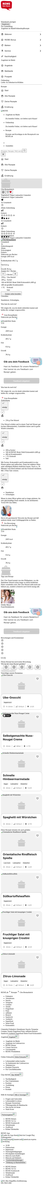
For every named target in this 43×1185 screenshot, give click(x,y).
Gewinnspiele (10, 1049)
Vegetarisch (5, 195)
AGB (8, 1145)
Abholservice (10, 1065)
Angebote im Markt (13, 1041)
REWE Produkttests (13, 1052)
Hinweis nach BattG (13, 1156)
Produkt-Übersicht (12, 1067)
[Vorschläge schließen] (3, 154)
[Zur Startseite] (9, 14)
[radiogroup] (21, 667)
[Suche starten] (24, 151)
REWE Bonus (11, 1045)
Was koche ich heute (13, 1107)
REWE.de (4, 992)
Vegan (12, 195)
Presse (8, 1087)
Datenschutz (10, 1147)
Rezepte (22, 133)
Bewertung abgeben (8, 671)
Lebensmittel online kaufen (15, 1061)
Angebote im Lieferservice (15, 1043)
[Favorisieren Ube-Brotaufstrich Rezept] (9, 192)
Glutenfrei (27, 195)
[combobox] (11, 151)
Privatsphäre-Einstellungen (15, 1154)
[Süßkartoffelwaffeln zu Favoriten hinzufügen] (37, 877)
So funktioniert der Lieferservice (17, 1063)
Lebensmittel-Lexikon (13, 1101)
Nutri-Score (10, 1109)
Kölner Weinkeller (12, 1129)
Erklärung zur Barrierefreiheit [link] (15, 1162)
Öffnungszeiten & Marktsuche (16, 1105)
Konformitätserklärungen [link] (14, 1160)
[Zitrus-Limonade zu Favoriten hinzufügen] (37, 957)
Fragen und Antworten (14, 1099)
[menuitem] (21, 34)
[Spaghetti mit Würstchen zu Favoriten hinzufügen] (37, 798)
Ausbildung (10, 1085)
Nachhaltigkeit (11, 1079)
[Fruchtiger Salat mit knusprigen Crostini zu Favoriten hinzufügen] (37, 915)
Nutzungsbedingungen (14, 1152)
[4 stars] (30, 667)
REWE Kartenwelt (12, 1123)
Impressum (9, 1150)
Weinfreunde (10, 1125)
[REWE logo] (4, 111)
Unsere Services (11, 1047)
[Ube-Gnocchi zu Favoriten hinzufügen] (37, 679)
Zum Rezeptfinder (10, 315)
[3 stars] (22, 667)
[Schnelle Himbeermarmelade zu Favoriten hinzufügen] (37, 756)
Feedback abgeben (21, 381)
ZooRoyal (9, 1127)
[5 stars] (37, 667)
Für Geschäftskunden (13, 1069)
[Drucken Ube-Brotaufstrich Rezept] (3, 192)
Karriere (8, 1083)
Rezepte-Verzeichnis (13, 1103)
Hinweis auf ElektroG (13, 1158)
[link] (24, 117)
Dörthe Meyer (6, 605)
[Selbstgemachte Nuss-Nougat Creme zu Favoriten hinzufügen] (37, 717)
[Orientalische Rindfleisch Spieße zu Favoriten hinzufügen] (37, 835)
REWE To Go (11, 1121)
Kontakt (8, 1089)
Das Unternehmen (12, 1081)
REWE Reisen (11, 1119)
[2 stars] (14, 667)
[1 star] (6, 667)
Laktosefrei (19, 195)
